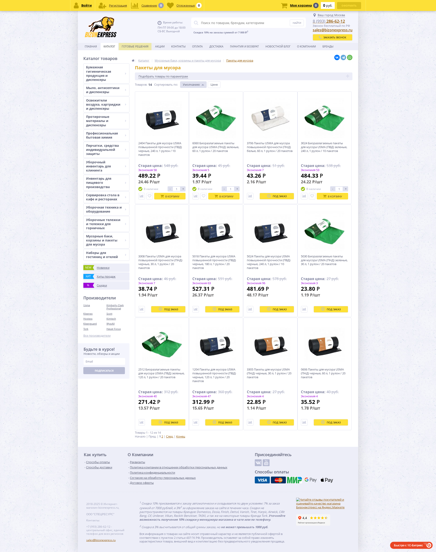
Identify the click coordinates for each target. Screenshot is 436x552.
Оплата (197, 46)
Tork (85, 329)
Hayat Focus (114, 329)
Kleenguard (90, 323)
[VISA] (262, 480)
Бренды (327, 46)
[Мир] (294, 480)
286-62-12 (329, 21)
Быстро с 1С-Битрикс (408, 545)
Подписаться (104, 370)
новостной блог (277, 46)
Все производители (97, 336)
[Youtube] (266, 462)
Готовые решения (135, 46)
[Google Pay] (310, 480)
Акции (160, 46)
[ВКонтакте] (337, 57)
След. (169, 436)
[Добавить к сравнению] (141, 196)
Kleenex (88, 313)
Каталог (109, 46)
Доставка (216, 46)
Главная (91, 46)
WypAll (111, 323)
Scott (109, 313)
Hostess (87, 318)
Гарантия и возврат (244, 46)
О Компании (306, 46)
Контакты (178, 46)
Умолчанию (191, 84)
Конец (180, 436)
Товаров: (141, 84)
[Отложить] (149, 196)
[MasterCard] (278, 480)
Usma (86, 305)
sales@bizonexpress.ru (332, 29)
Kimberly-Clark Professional (115, 306)
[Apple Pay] (326, 480)
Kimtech (111, 318)
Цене (214, 84)
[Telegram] (343, 57)
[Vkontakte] (258, 462)
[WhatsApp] (349, 57)
